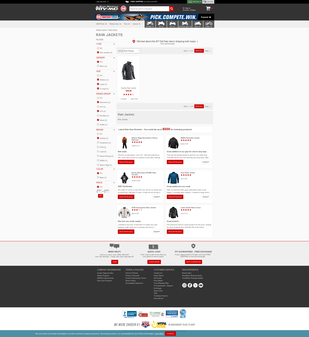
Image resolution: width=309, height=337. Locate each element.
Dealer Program (103, 275)
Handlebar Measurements (192, 275)
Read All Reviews (126, 162)
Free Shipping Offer (161, 283)
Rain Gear (113, 30)
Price (99, 183)
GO (100, 196)
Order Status (159, 275)
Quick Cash (158, 291)
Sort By (120, 51)
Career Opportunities (105, 273)
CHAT (114, 262)
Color (99, 169)
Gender (100, 58)
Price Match (158, 281)
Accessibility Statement (134, 283)
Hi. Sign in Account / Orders (189, 9)
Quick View (134, 99)
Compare (124, 99)
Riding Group (103, 94)
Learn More (159, 334)
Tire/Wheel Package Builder (192, 278)
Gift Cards (158, 278)
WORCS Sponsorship (105, 278)
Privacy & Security (132, 275)
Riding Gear (101, 30)
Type (99, 44)
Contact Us (158, 273)
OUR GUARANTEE (193, 262)
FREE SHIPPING (143, 2)
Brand (99, 130)
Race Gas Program (104, 281)
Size (98, 71)
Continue (170, 334)
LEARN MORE (154, 262)
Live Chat (210, 2)
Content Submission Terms (136, 278)
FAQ (155, 293)
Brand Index (186, 273)
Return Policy (131, 281)
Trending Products (161, 296)
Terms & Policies (132, 273)
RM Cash (196, 2)
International (158, 298)
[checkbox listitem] (100, 48)
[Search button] (171, 8)
